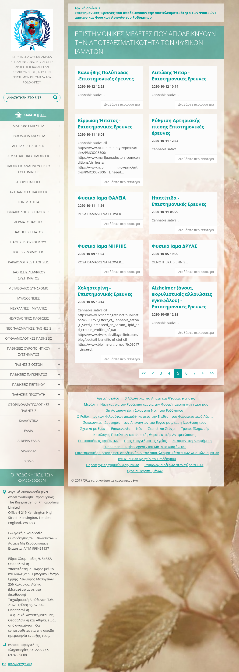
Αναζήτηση (56, 97)
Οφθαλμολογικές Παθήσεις (28, 338)
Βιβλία (29, 460)
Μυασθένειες (28, 298)
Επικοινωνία (120, 428)
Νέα (139, 428)
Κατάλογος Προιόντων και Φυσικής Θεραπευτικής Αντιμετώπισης (144, 434)
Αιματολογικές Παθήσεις (28, 156)
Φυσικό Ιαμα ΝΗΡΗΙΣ (102, 246)
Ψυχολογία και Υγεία (28, 136)
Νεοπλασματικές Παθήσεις (28, 328)
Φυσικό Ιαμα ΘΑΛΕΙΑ (102, 198)
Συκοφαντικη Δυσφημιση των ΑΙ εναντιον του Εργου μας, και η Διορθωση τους (144, 422)
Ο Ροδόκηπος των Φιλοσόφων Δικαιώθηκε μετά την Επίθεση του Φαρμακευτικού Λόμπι (145, 416)
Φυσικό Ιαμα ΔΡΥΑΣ (174, 246)
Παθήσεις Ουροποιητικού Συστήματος (28, 351)
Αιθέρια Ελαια (29, 440)
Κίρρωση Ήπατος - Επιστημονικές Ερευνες (105, 123)
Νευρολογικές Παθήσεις (28, 318)
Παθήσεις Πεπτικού (28, 384)
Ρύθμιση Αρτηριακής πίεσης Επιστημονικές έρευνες (178, 126)
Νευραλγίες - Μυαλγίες (28, 308)
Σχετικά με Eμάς (92, 428)
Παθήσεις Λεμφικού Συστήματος (28, 275)
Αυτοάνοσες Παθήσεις (29, 192)
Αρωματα (28, 450)
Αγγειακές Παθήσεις (28, 146)
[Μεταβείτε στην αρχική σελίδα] (32, 27)
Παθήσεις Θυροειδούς (28, 242)
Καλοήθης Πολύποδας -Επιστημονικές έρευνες (106, 75)
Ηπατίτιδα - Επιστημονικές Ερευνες (179, 201)
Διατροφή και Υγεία (28, 126)
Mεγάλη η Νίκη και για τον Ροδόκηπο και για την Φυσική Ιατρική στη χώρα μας (146, 404)
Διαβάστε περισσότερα (122, 104)
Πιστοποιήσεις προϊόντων (98, 440)
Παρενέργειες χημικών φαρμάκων (112, 465)
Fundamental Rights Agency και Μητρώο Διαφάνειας (145, 447)
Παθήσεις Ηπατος (28, 232)
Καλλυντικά (28, 420)
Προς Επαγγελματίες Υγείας (145, 440)
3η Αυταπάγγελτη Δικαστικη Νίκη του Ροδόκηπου (144, 410)
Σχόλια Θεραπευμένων (145, 471)
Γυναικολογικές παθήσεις (28, 212)
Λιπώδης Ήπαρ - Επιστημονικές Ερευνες (179, 75)
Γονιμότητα (28, 202)
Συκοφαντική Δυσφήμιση (192, 440)
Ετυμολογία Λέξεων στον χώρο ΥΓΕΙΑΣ (174, 465)
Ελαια (28, 430)
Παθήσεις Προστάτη (28, 394)
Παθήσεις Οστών (28, 364)
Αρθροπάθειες (28, 182)
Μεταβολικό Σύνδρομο (28, 288)
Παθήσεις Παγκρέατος (28, 374)
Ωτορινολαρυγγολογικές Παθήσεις (28, 407)
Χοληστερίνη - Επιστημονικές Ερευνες (105, 291)
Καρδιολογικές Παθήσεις (28, 262)
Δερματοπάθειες (28, 222)
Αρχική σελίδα (86, 8)
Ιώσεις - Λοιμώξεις (28, 252)
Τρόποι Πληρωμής (195, 428)
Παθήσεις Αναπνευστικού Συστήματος (28, 169)
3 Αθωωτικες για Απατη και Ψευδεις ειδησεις (160, 398)
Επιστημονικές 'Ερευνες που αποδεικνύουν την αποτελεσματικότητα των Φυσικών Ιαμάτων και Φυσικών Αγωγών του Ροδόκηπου (147, 456)
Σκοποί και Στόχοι (162, 428)
